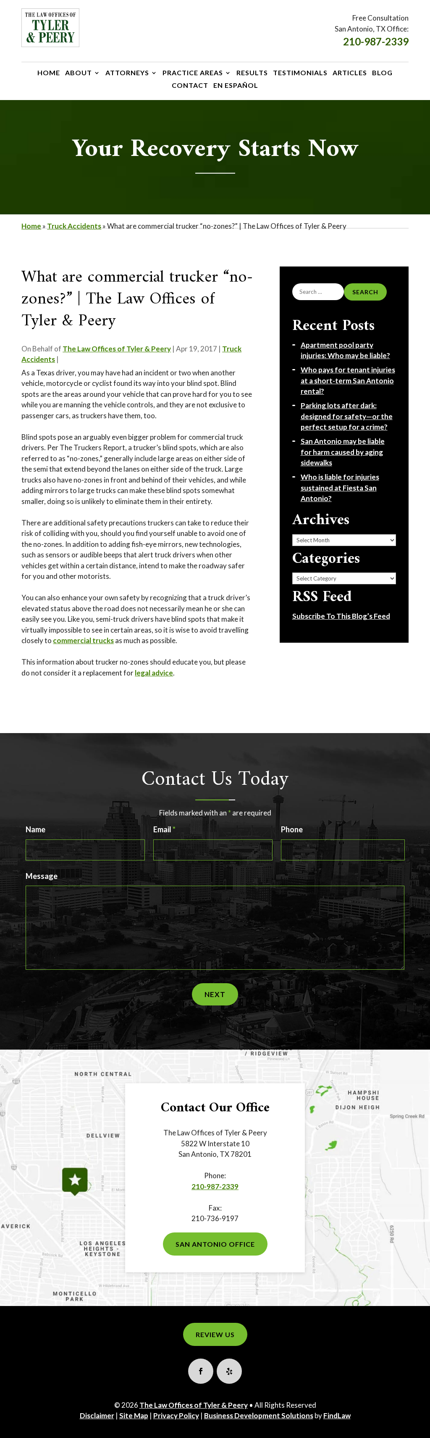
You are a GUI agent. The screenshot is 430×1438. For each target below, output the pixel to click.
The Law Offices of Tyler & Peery (117, 348)
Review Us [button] (215, 1334)
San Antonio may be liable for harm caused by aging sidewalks (343, 452)
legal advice (154, 672)
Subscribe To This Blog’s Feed (341, 616)
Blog (382, 73)
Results (252, 73)
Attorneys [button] (127, 73)
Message (42, 876)
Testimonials (300, 73)
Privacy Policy (176, 1415)
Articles (350, 73)
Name (35, 829)
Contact (190, 85)
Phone (292, 829)
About (78, 73)
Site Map (133, 1415)
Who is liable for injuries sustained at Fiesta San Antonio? (340, 487)
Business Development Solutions (258, 1415)
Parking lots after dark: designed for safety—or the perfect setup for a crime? (347, 416)
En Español (235, 85)
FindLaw (337, 1415)
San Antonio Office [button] (215, 1244)
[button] (419, 1427)
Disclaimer (97, 1415)
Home (48, 73)
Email (164, 829)
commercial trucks (83, 640)
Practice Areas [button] (193, 73)
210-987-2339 (376, 41)
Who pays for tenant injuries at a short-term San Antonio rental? (348, 380)
